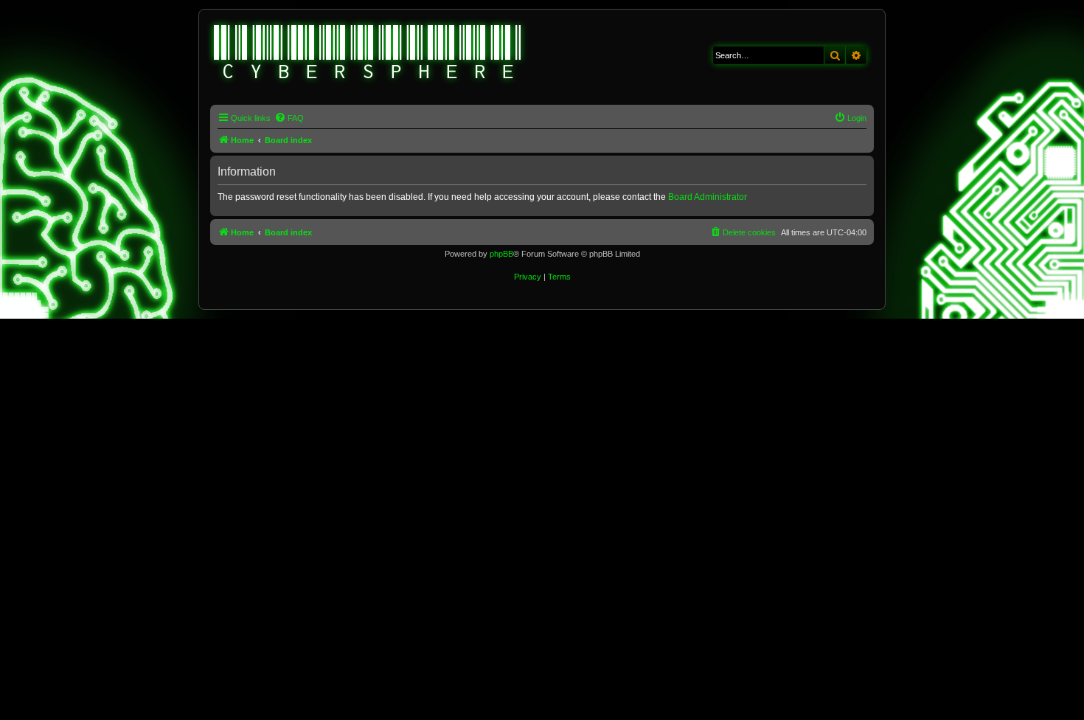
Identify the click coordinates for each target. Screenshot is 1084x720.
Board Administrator (707, 197)
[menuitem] (289, 118)
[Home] (368, 53)
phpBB (501, 253)
